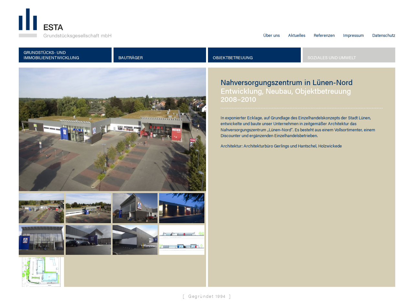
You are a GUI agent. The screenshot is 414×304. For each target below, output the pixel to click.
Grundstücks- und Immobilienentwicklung (51, 55)
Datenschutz (383, 35)
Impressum (353, 35)
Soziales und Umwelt (332, 57)
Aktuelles (296, 35)
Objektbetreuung (233, 57)
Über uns (271, 35)
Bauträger (130, 57)
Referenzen (324, 35)
